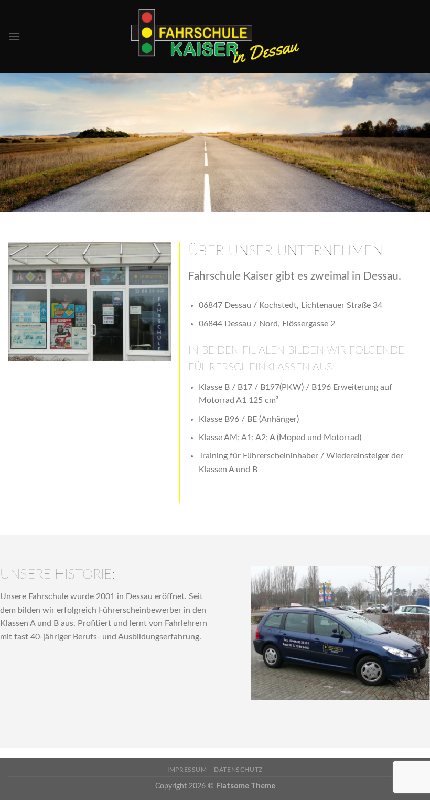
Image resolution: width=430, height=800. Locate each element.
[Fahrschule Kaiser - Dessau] (215, 36)
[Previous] (248, 640)
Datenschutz (238, 769)
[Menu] (14, 36)
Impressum (187, 769)
